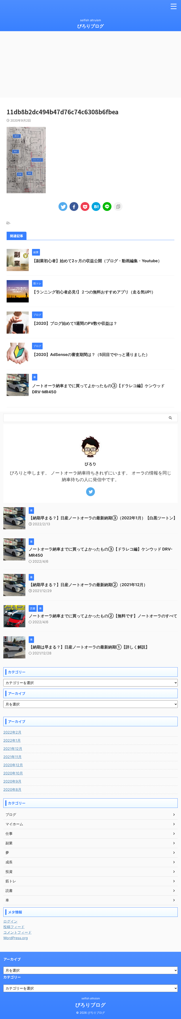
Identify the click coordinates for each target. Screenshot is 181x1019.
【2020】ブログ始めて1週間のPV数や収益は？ (74, 323)
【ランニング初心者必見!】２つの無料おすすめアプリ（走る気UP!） (93, 292)
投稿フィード (14, 927)
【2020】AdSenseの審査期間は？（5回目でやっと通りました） (91, 354)
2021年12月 (12, 748)
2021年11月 (12, 757)
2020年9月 (12, 781)
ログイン (10, 921)
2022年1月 (12, 740)
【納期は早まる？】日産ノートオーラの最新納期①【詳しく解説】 (89, 647)
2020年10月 (13, 773)
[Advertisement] (90, 64)
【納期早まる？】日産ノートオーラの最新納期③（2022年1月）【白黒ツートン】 (103, 518)
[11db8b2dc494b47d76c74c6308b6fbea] (96, 206)
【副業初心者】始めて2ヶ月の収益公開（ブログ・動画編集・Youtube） (97, 260)
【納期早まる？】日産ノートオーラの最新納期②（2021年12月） (88, 584)
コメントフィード (17, 932)
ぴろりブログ (90, 26)
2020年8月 (12, 789)
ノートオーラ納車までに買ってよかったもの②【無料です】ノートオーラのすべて (103, 616)
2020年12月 (13, 765)
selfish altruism (90, 998)
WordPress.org (15, 938)
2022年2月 (12, 732)
